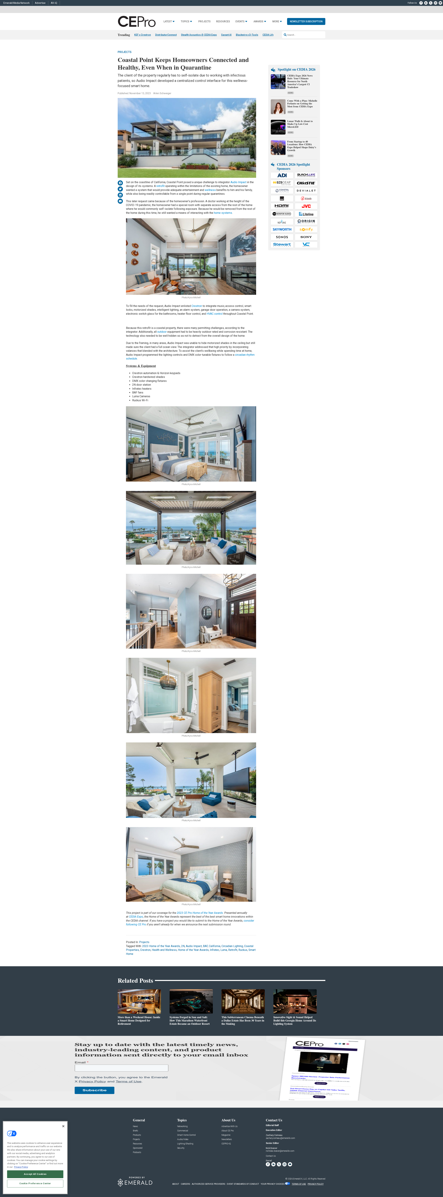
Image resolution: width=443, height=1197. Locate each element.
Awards (258, 21)
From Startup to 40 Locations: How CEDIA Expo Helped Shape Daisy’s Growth (301, 146)
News (290, 93)
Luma (223, 950)
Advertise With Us (230, 1126)
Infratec (214, 950)
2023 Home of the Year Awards (161, 946)
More (275, 21)
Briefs (135, 1131)
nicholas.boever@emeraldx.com (280, 1151)
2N (183, 946)
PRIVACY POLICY (316, 1184)
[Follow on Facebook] (421, 3)
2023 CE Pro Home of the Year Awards (200, 912)
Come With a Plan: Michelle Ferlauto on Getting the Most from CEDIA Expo (302, 103)
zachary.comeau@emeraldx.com (280, 1138)
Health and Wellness (164, 950)
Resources (223, 21)
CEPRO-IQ (226, 1144)
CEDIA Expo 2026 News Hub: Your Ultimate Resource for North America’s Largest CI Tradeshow (300, 81)
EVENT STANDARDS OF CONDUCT (243, 1184)
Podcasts (137, 1152)
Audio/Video (182, 1139)
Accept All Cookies (35, 1174)
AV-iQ (54, 3)
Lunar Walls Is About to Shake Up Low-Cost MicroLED (300, 124)
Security (180, 1148)
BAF (205, 946)
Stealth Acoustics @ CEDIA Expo (199, 34)
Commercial (182, 1131)
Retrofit (232, 950)
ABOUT (175, 1184)
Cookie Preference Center (35, 1183)
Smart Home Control (186, 1135)
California (214, 946)
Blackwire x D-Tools (247, 34)
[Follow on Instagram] (435, 3)
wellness (210, 190)
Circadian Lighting (232, 946)
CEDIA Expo (136, 916)
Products (137, 1135)
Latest (168, 21)
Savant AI (226, 34)
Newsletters (227, 1139)
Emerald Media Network (16, 3)
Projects (204, 21)
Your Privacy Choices (272, 1184)
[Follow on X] (430, 3)
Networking (182, 1126)
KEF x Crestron (142, 34)
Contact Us (271, 1156)
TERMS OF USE (299, 1184)
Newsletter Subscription (306, 21)
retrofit (160, 186)
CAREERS (185, 1184)
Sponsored (137, 1148)
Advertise (40, 3)
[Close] (63, 1126)
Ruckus (242, 950)
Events (240, 21)
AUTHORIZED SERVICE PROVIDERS (208, 1184)
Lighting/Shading (185, 1144)
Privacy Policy (21, 1166)
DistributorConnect (166, 34)
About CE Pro (228, 1131)
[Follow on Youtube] (440, 3)
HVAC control (215, 313)
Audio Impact (238, 182)
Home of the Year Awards (193, 950)
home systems (223, 212)
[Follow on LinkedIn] (426, 3)
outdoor (162, 331)
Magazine (226, 1135)
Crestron (197, 306)
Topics (185, 21)
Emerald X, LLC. (300, 1179)
